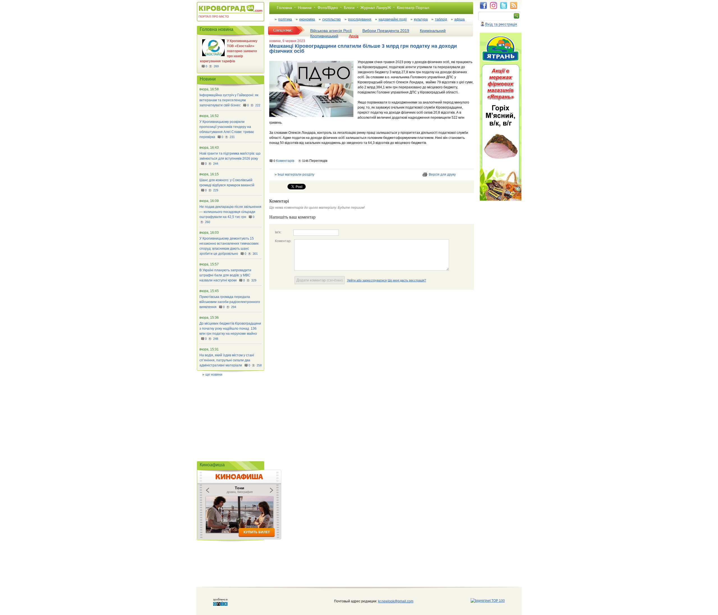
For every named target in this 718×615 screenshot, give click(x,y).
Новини (305, 7)
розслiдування (359, 19)
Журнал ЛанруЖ (375, 7)
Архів (353, 36)
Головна (284, 7)
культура (421, 19)
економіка (307, 19)
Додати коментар (319, 280)
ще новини (213, 375)
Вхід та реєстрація (501, 24)
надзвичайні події (393, 19)
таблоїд (441, 19)
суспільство (331, 19)
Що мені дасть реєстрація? (407, 280)
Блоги (349, 7)
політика (285, 19)
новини (275, 41)
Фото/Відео (327, 7)
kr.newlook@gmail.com (390, 601)
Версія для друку (442, 174)
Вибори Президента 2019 (385, 30)
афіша (459, 19)
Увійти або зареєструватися (367, 280)
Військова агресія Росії (331, 30)
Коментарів (285, 161)
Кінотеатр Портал (413, 7)
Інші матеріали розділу (296, 174)
